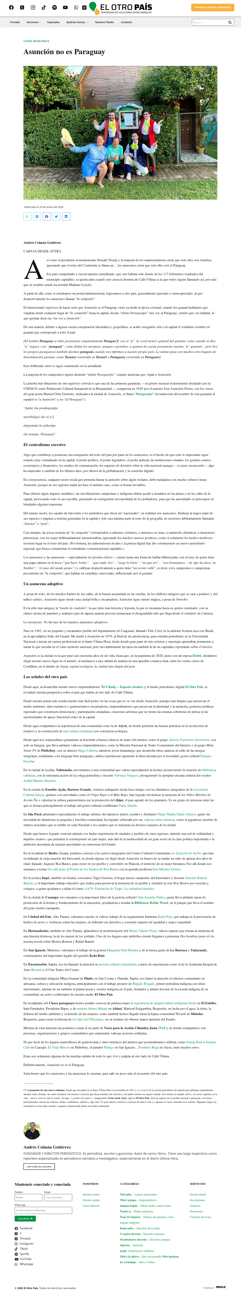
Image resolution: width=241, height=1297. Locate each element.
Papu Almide (128, 805)
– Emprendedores (138, 1200)
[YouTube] (65, 7)
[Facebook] (11, 7)
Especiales (53, 22)
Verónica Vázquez (126, 775)
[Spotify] (54, 7)
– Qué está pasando (141, 1256)
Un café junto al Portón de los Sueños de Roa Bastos (83, 869)
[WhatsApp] (76, 7)
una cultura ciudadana (78, 731)
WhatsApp (20, 1205)
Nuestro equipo (91, 1200)
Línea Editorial (91, 1205)
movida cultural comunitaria (117, 964)
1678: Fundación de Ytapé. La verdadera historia (119, 888)
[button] (36, 41)
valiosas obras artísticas (159, 819)
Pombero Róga (148, 1047)
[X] (22, 7)
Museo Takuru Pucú (142, 930)
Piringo (109, 1047)
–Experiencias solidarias (137, 1251)
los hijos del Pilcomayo (88, 1019)
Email (47, 1192)
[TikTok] (43, 7)
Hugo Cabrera (87, 750)
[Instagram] (33, 7)
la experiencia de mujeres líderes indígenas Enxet (163, 1003)
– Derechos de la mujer (140, 1228)
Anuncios (195, 1205)
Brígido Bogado (143, 983)
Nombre (19, 1192)
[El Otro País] (120, 8)
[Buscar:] (213, 22)
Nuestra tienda (104, 22)
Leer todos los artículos (39, 1166)
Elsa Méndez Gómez (166, 869)
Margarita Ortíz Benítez (122, 950)
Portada (15, 22)
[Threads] (84, 7)
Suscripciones (197, 1200)
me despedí (142, 1090)
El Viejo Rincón (59, 1047)
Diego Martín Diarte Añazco (177, 814)
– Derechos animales (145, 1239)
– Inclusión (131, 1245)
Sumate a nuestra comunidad (213, 7)
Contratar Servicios (201, 1217)
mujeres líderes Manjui (92, 1008)
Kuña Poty (165, 916)
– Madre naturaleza (136, 1211)
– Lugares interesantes (138, 1194)
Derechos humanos (144, 1234)
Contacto (126, 22)
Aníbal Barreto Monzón (39, 780)
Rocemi (36, 969)
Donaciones (196, 1211)
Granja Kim (194, 1042)
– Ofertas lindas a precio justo (145, 1205)
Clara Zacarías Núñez (150, 897)
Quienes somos (91, 1194)
